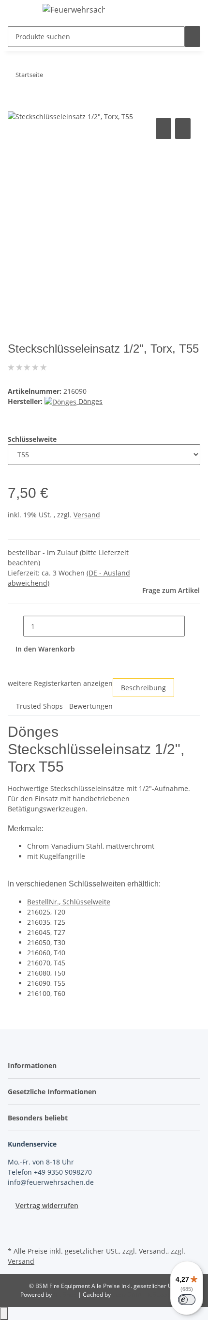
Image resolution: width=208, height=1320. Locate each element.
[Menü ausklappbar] (20, 11)
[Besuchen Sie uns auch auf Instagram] (15, 1232)
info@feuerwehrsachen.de (51, 1182)
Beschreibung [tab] (143, 687)
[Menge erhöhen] (192, 626)
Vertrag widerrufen (46, 1205)
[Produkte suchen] (192, 36)
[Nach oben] (4, 1313)
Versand (87, 514)
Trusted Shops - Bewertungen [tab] (64, 706)
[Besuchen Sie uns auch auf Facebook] (15, 1221)
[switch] (186, 1299)
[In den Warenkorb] (15, 105)
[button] (35, 1065)
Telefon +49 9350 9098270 (50, 1172)
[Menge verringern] (15, 626)
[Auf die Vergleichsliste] (163, 128)
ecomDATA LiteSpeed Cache (150, 1294)
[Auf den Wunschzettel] (183, 128)
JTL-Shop (65, 1294)
